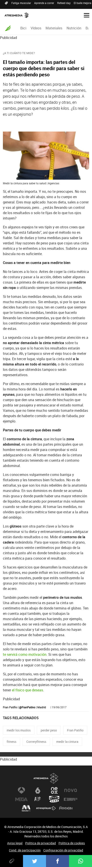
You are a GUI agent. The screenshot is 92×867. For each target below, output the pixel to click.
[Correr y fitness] (7, 28)
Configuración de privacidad (63, 850)
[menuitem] (23, 28)
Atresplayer (46, 808)
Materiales (54, 28)
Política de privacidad (40, 843)
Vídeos (36, 28)
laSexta (37, 790)
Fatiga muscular (21, 3)
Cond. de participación (25, 850)
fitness (11, 741)
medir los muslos (19, 730)
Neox (54, 790)
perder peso (49, 730)
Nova (70, 790)
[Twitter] (34, 861)
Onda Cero (54, 799)
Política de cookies (72, 843)
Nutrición (74, 28)
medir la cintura (67, 741)
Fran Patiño (75, 730)
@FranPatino (27, 707)
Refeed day (64, 3)
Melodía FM (26, 808)
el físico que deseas (27, 690)
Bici (23, 28)
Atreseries (37, 799)
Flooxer (66, 808)
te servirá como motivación (24, 654)
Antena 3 (21, 790)
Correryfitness (36, 741)
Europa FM (70, 799)
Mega (21, 799)
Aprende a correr (44, 3)
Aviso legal (15, 843)
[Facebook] (57, 861)
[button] (84, 15)
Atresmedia (46, 778)
